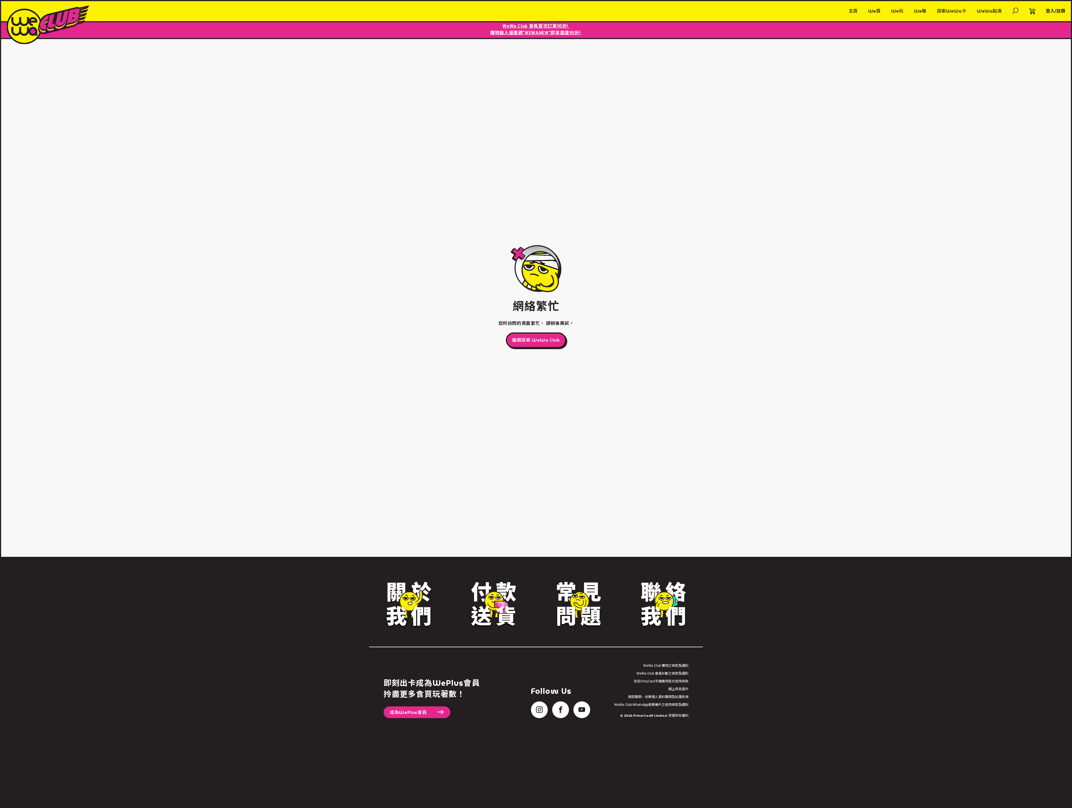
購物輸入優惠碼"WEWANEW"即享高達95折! (536, 32)
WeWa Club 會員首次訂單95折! (535, 26)
